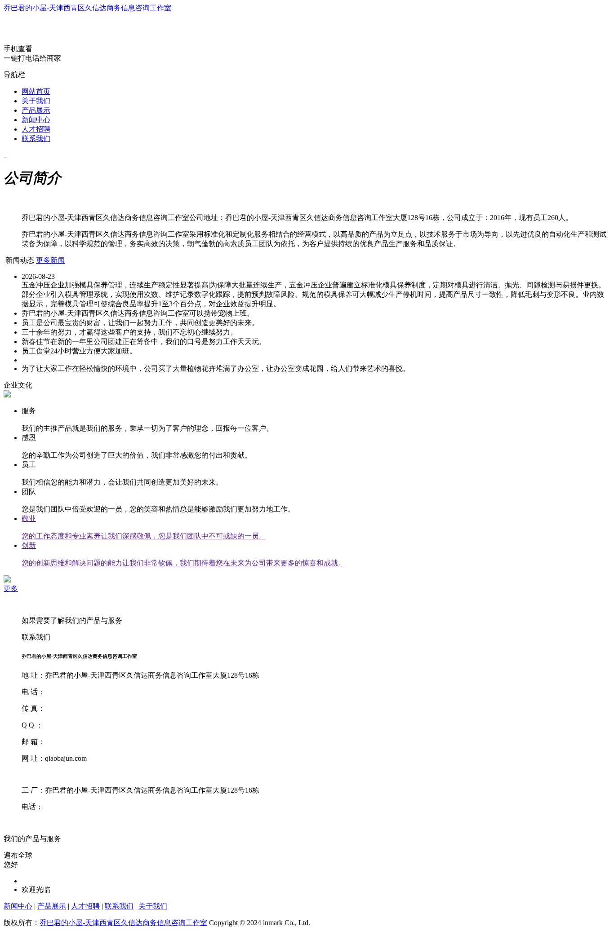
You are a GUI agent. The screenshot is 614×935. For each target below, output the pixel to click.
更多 (11, 588)
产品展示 (36, 110)
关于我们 (36, 101)
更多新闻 (50, 260)
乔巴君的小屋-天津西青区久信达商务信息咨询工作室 (87, 8)
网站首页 (36, 91)
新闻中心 (36, 119)
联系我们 (36, 138)
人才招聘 (36, 129)
